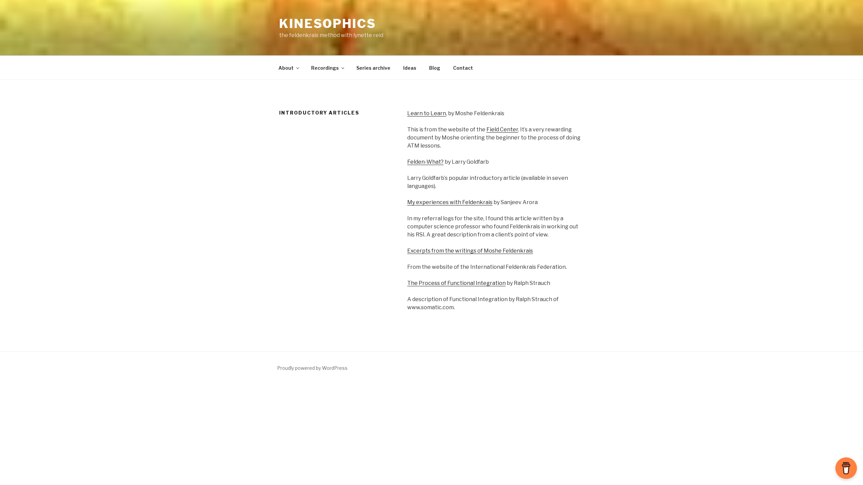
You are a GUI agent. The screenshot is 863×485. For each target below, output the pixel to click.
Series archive (373, 68)
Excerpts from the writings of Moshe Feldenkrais (470, 251)
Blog (434, 68)
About (286, 68)
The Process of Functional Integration (456, 283)
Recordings (325, 68)
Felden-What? (425, 162)
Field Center (502, 129)
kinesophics (327, 23)
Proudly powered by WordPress (312, 368)
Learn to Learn (426, 113)
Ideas (409, 68)
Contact (463, 68)
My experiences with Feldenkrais (450, 202)
